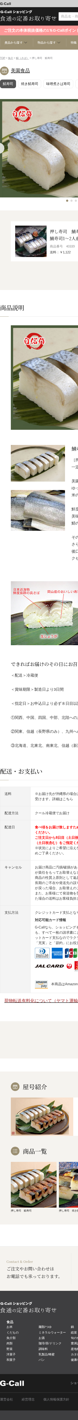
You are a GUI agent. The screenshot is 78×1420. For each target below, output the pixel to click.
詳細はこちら (62, 799)
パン (42, 1359)
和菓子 (11, 1359)
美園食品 (20, 70)
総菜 (74, 1332)
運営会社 (6, 1399)
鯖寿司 (8, 84)
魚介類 (11, 1338)
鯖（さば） (22, 58)
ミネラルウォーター (52, 1332)
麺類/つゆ (45, 1327)
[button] (67, 201)
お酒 (42, 1338)
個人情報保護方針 (56, 1399)
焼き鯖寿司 (29, 84)
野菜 (9, 1349)
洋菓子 (11, 1354)
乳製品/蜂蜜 (47, 1354)
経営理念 (28, 1399)
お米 (9, 1327)
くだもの (12, 1332)
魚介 (10, 58)
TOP (2, 58)
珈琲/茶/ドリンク (50, 1343)
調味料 (43, 1349)
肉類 (9, 1343)
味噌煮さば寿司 (58, 84)
